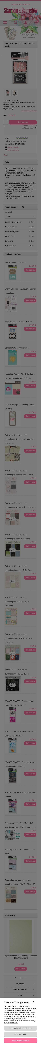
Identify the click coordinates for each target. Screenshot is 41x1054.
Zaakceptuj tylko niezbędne (21, 1028)
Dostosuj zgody (20, 1034)
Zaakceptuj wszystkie (20, 1040)
